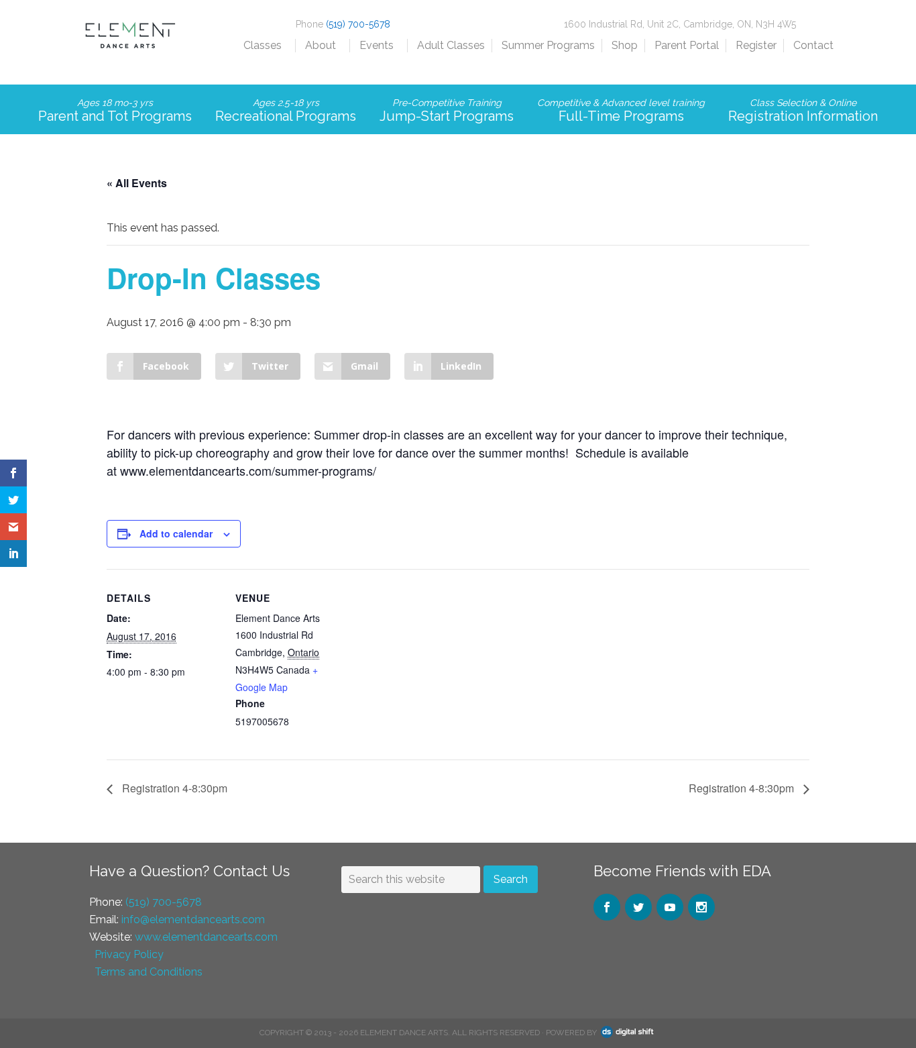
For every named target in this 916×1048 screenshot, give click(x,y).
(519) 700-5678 (358, 24)
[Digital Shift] (627, 1032)
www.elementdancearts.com (206, 937)
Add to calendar (176, 533)
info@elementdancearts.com (193, 919)
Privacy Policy (129, 954)
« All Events (137, 183)
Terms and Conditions (149, 971)
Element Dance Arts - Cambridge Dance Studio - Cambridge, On (129, 47)
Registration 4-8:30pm (173, 788)
